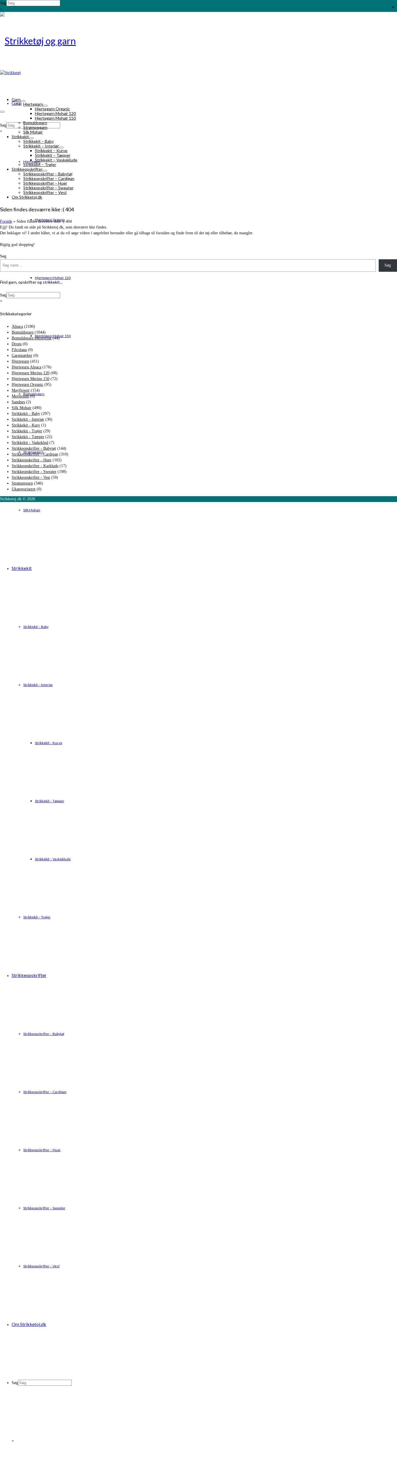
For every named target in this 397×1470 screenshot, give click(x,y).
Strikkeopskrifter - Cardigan (35, 454)
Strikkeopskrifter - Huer (31, 460)
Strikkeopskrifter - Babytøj (34, 448)
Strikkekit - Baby (26, 413)
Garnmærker (22, 355)
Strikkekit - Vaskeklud (30, 442)
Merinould (20, 396)
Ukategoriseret (23, 489)
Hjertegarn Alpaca (26, 367)
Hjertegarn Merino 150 (30, 379)
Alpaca (17, 326)
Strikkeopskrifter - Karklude (35, 466)
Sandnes (18, 402)
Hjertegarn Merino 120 (30, 373)
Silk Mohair (21, 408)
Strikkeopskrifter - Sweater (34, 471)
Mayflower (21, 390)
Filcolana (19, 350)
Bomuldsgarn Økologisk (31, 338)
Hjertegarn (20, 361)
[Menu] (2, 112)
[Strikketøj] (198, 41)
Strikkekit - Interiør (28, 419)
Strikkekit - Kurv (26, 425)
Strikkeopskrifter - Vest (31, 477)
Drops (17, 344)
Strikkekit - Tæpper (28, 437)
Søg (3, 3)
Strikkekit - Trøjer (27, 431)
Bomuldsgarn (22, 332)
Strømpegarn (22, 483)
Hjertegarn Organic (27, 384)
